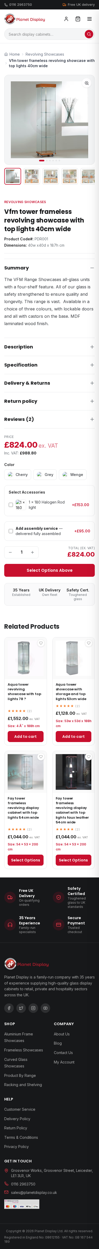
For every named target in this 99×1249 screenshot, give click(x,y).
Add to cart (25, 736)
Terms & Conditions (21, 1137)
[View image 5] (88, 176)
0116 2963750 (20, 5)
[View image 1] (12, 176)
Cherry (22, 474)
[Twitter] (21, 1008)
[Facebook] (9, 1008)
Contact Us (63, 1052)
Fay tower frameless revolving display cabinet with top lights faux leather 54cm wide (72, 810)
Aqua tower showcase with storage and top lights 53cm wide (71, 691)
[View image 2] (31, 176)
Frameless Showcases (23, 1050)
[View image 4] (69, 176)
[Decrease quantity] (10, 552)
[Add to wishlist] (41, 643)
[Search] (89, 34)
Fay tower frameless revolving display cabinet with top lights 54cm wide (23, 808)
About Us (62, 1034)
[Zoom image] (86, 83)
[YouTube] (45, 1008)
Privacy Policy (16, 1146)
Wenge (76, 474)
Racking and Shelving (23, 1084)
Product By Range (20, 1075)
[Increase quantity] (32, 552)
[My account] (66, 19)
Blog (58, 1043)
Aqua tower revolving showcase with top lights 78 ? (24, 691)
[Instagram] (33, 1008)
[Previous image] (13, 120)
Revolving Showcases (25, 202)
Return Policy (15, 1128)
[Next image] (86, 120)
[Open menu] (89, 19)
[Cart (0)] (78, 19)
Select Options (25, 860)
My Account (64, 1062)
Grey (49, 474)
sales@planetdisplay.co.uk (34, 1192)
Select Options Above (50, 570)
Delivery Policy (17, 1118)
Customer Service (19, 1109)
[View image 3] (50, 176)
